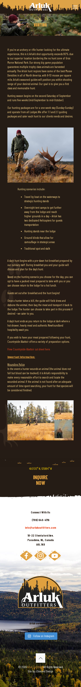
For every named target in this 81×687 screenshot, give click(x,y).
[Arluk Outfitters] (40, 6)
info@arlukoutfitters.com (40, 527)
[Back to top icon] (40, 658)
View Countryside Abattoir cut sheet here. (28, 349)
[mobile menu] (75, 7)
